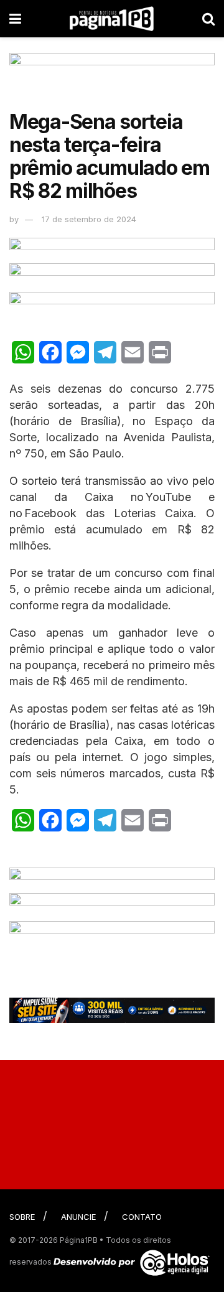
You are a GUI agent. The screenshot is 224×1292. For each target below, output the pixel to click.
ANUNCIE (78, 1217)
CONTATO (142, 1217)
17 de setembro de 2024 (89, 219)
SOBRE (22, 1217)
